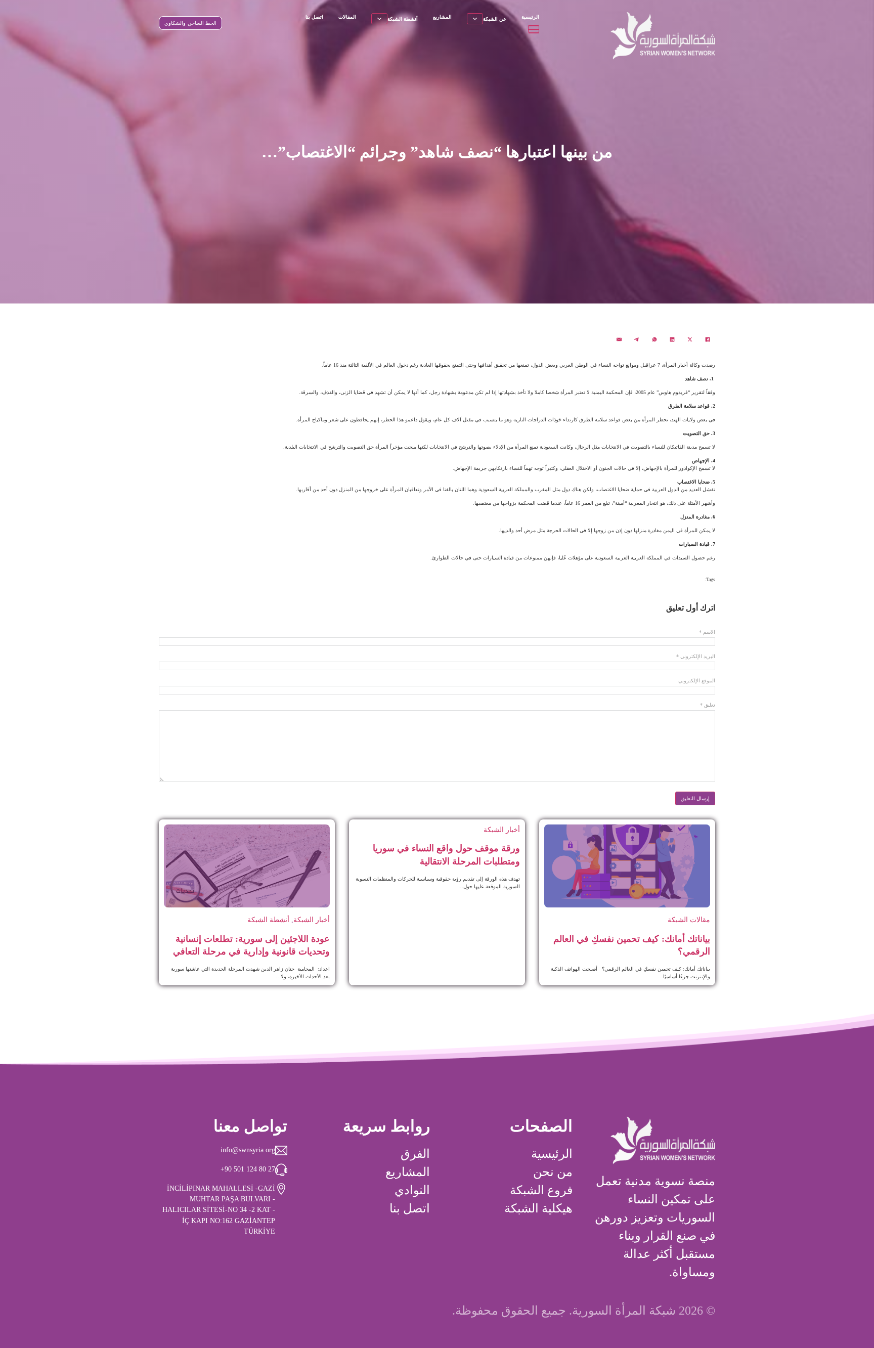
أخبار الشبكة (502, 829)
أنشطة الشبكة (402, 19)
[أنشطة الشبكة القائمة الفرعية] (379, 18)
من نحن (553, 1172)
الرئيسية (530, 17)
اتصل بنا (314, 17)
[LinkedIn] (672, 339)
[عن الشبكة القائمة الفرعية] (475, 18)
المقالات (347, 17)
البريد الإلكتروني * (695, 656)
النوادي (412, 1190)
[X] (689, 339)
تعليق (707, 705)
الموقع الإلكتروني (696, 680)
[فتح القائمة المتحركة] (533, 29)
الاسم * (707, 632)
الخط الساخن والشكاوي (190, 23)
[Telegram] (636, 339)
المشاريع (442, 17)
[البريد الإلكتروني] (619, 339)
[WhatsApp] (654, 339)
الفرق (415, 1153)
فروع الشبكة (541, 1190)
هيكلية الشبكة (538, 1208)
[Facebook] (707, 339)
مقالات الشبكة (689, 920)
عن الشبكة (494, 19)
